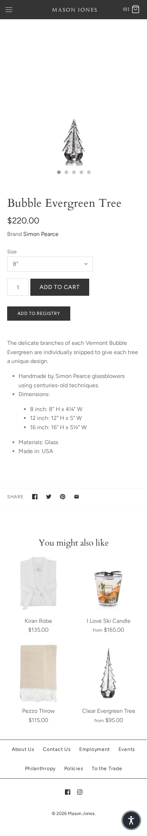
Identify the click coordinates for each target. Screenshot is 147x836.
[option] (73, 92)
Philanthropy (40, 769)
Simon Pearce (41, 234)
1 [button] (58, 173)
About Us (23, 749)
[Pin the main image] (62, 496)
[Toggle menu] (9, 9)
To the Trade (107, 769)
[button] (131, 820)
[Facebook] (67, 792)
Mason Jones (81, 813)
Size (12, 252)
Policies (73, 769)
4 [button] (81, 173)
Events (126, 749)
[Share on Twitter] (48, 496)
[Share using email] (76, 496)
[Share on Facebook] (34, 496)
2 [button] (66, 173)
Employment (94, 749)
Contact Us (57, 749)
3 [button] (73, 173)
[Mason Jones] (74, 9)
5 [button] (88, 173)
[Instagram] (79, 792)
